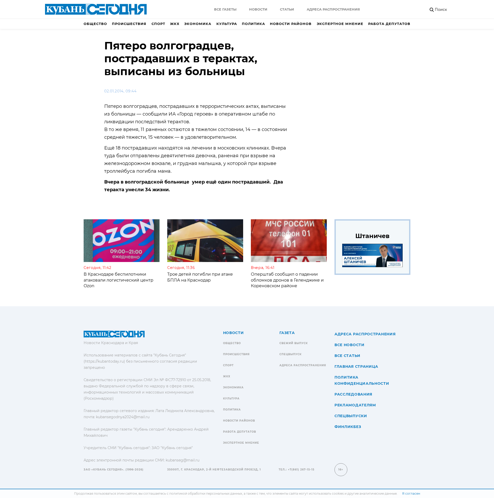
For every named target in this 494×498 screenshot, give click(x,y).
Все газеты (225, 9)
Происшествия (129, 24)
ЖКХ (174, 24)
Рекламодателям (355, 405)
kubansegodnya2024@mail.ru (122, 417)
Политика (253, 24)
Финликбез (347, 426)
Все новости (349, 345)
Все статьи (347, 355)
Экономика (197, 24)
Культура (226, 24)
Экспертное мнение (340, 24)
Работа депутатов (389, 24)
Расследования (353, 394)
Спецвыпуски (350, 416)
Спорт (158, 24)
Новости (258, 9)
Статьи (287, 9)
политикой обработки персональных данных (205, 493)
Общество (95, 24)
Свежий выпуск (293, 343)
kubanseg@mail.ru (182, 460)
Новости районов (291, 24)
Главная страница (356, 366)
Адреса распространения (333, 9)
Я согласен (411, 493)
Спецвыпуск (290, 354)
